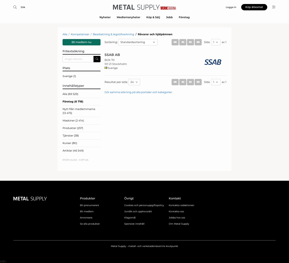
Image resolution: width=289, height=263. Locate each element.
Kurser (70, 143)
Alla (65, 34)
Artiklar (73, 150)
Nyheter (105, 17)
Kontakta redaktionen (181, 205)
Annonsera (86, 217)
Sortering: (111, 42)
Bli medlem (87, 211)
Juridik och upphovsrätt (138, 211)
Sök (23, 7)
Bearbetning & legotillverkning (113, 34)
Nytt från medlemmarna (79, 111)
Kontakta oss (176, 211)
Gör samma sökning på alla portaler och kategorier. (138, 92)
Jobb (169, 17)
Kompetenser (80, 34)
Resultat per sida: (116, 82)
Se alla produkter (90, 223)
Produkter (73, 128)
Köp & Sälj (153, 17)
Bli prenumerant (89, 205)
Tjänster (71, 135)
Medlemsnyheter (128, 17)
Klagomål (130, 217)
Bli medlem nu (81, 42)
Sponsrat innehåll (134, 223)
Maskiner (73, 120)
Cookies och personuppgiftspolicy (144, 205)
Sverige (69, 76)
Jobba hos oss (177, 217)
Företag (184, 17)
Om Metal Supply (179, 223)
